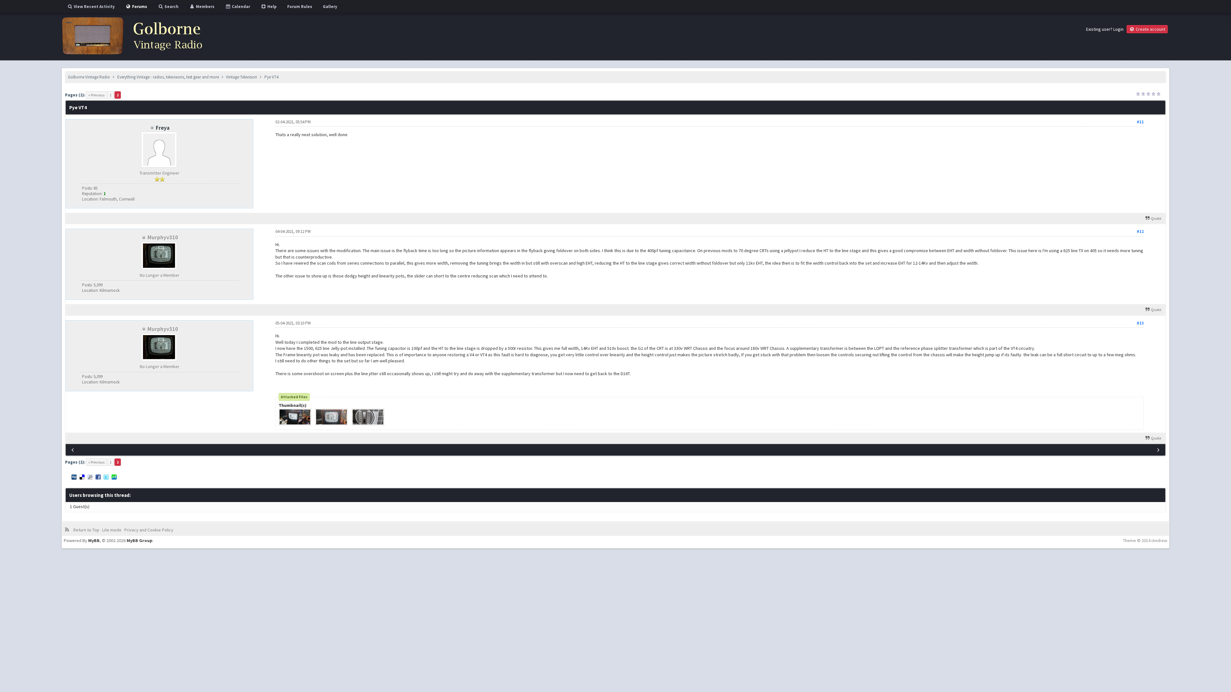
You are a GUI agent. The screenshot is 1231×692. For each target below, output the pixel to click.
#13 (1140, 323)
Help (271, 6)
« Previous (96, 95)
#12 (1140, 231)
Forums (139, 6)
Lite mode (111, 530)
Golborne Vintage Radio (89, 77)
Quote (1156, 218)
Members (204, 6)
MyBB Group (140, 540)
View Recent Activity (94, 6)
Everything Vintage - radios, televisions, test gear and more (168, 77)
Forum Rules (299, 6)
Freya (163, 127)
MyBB (94, 540)
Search (171, 6)
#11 (1140, 122)
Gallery (330, 6)
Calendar (240, 6)
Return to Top (86, 530)
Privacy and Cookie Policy (148, 530)
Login (1118, 29)
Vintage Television (241, 77)
